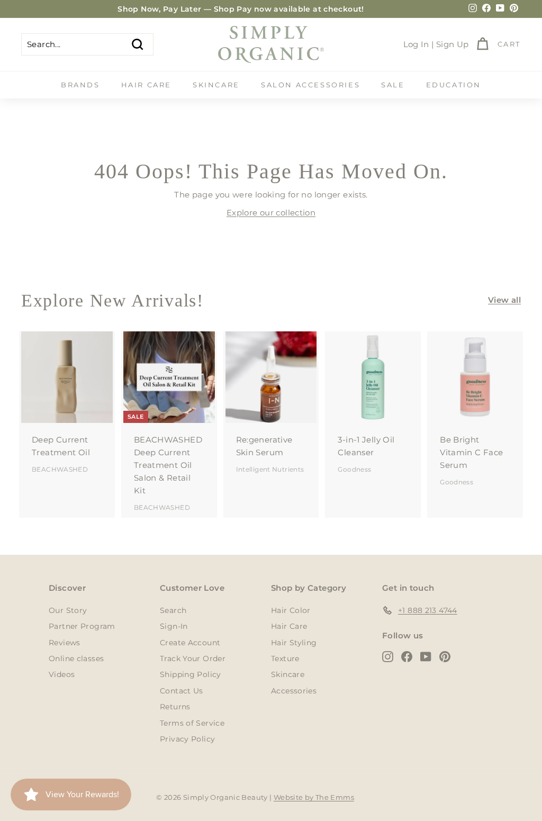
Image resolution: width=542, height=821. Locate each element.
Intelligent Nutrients (270, 469)
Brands (80, 84)
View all (504, 300)
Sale (392, 84)
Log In (416, 44)
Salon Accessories (310, 84)
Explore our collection (271, 212)
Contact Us (181, 691)
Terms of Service (192, 723)
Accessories (294, 691)
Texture (285, 658)
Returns (175, 706)
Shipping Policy (190, 674)
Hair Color (291, 610)
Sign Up (452, 44)
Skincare (216, 84)
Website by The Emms (314, 797)
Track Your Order (192, 658)
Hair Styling (294, 642)
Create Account (190, 642)
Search (173, 610)
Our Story (68, 610)
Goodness (354, 469)
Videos (62, 674)
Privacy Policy (187, 739)
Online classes (76, 658)
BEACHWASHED (60, 469)
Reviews (64, 642)
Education (453, 84)
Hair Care (146, 84)
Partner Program (82, 626)
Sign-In (174, 626)
